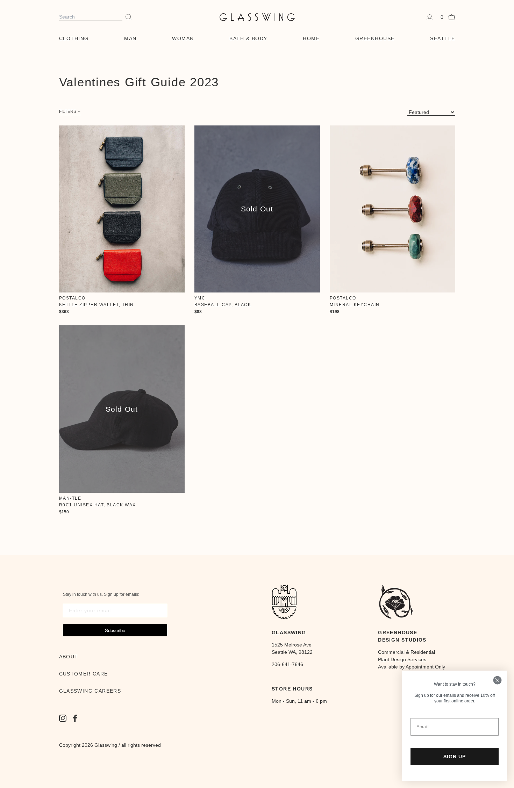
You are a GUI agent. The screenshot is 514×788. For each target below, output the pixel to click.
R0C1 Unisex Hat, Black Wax (97, 505)
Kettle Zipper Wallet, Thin (96, 304)
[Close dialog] (497, 680)
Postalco (72, 298)
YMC (200, 298)
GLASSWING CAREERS (90, 691)
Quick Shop (121, 209)
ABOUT (68, 656)
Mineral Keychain (355, 304)
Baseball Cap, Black (222, 304)
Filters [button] (68, 111)
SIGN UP (454, 756)
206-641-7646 (287, 664)
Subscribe (115, 630)
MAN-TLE (70, 498)
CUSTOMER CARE (83, 674)
